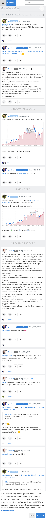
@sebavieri (6, 330)
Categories (15, 9)
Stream (3, 9)
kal (9, 21)
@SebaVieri (23, 173)
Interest (8, 9)
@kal (4, 51)
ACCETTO (40, 515)
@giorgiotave (7, 25)
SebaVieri (11, 69)
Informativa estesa (8, 510)
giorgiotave (11, 48)
